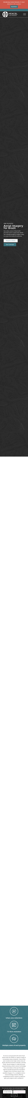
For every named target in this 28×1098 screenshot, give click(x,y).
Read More (14, 6)
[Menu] (24, 14)
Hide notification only (19, 1091)
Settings (14, 1095)
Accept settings (7, 1091)
